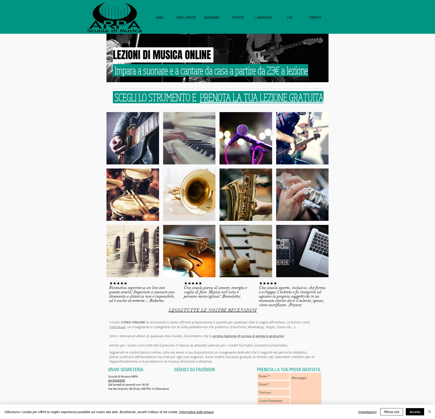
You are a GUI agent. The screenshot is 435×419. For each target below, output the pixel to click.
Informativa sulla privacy (196, 411)
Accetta (415, 411)
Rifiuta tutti (391, 411)
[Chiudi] (429, 411)
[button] (186, 17)
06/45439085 (116, 380)
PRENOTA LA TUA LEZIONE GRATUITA (262, 97)
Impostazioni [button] (367, 411)
